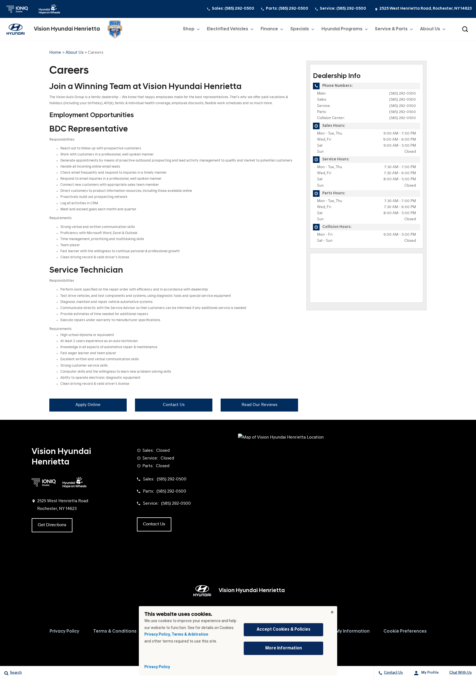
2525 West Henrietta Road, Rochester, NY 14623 (425, 9)
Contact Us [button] (154, 524)
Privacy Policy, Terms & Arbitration (176, 634)
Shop (188, 29)
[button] (465, 29)
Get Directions (52, 525)
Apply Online (88, 405)
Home (55, 52)
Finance (269, 29)
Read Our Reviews (259, 405)
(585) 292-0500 (402, 94)
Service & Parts (391, 29)
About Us (430, 29)
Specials (299, 29)
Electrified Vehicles (227, 29)
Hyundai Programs (342, 29)
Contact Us (174, 405)
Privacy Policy (157, 667)
